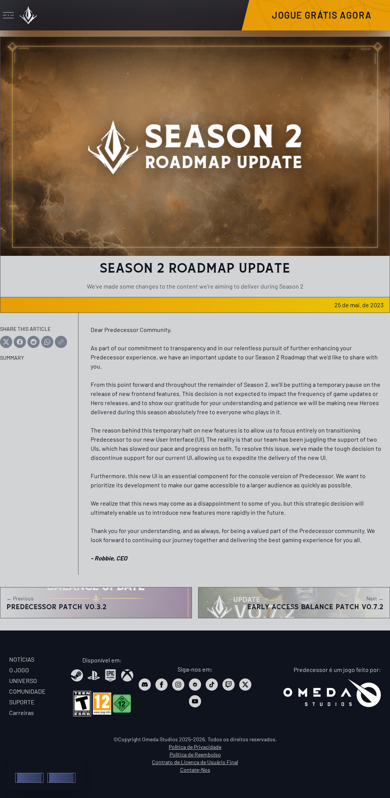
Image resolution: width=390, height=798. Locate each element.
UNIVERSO (23, 680)
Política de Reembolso (195, 754)
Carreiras (21, 712)
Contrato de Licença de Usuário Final (195, 762)
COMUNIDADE (27, 691)
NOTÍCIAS (21, 659)
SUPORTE (22, 701)
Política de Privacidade (195, 747)
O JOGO (19, 670)
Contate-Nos (195, 769)
